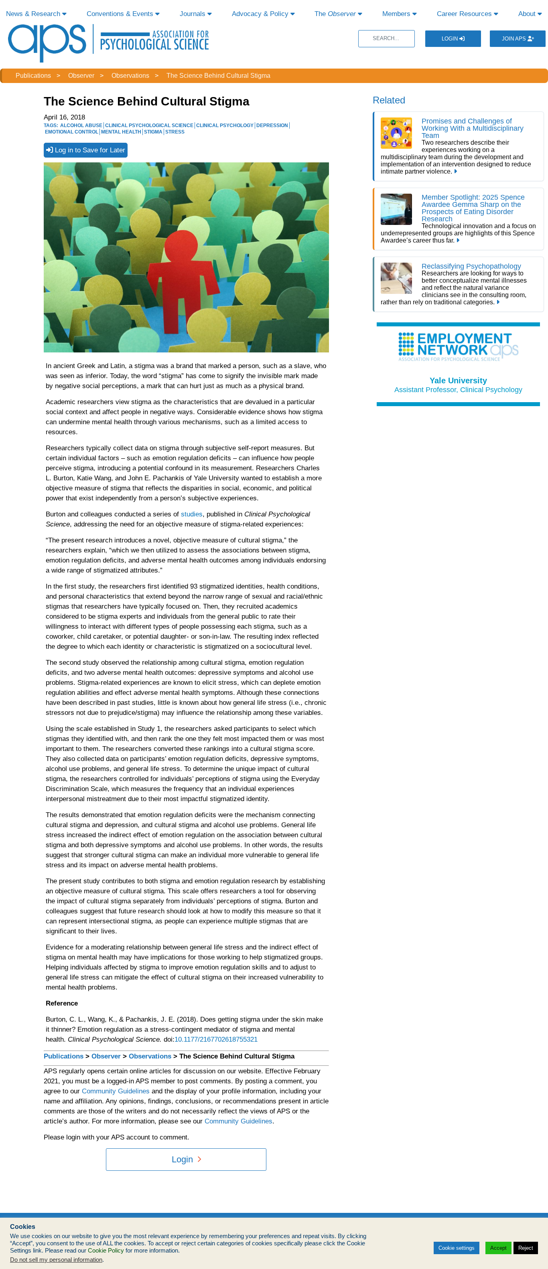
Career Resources (465, 14)
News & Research (34, 14)
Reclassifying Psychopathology (471, 266)
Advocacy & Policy (261, 14)
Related (389, 100)
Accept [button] (498, 1248)
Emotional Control (71, 132)
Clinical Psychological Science (149, 125)
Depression (272, 125)
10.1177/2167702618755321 (216, 1039)
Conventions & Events (121, 14)
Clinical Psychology (225, 125)
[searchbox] (386, 38)
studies (192, 514)
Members (397, 14)
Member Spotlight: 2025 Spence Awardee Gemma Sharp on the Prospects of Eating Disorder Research (473, 208)
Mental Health (121, 132)
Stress (175, 132)
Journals (193, 14)
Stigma (153, 132)
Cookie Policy (106, 1250)
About (528, 14)
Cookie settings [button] (456, 1248)
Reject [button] (525, 1248)
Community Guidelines (116, 1091)
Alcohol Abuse (81, 125)
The (335, 14)
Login (450, 39)
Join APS (515, 39)
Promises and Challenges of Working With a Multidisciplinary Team (473, 128)
